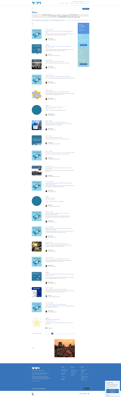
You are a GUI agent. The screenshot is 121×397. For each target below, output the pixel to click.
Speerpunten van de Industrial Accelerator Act (56, 122)
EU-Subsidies (76, 3)
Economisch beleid (83, 369)
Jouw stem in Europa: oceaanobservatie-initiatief (56, 259)
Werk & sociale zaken (82, 60)
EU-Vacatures (82, 3)
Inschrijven (86, 388)
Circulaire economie (45, 20)
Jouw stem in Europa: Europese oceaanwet (55, 304)
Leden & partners (79, 1)
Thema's (63, 3)
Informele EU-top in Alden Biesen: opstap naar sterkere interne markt (58, 168)
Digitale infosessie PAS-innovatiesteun (54, 107)
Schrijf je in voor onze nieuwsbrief (38, 388)
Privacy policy (73, 374)
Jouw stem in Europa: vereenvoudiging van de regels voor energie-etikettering (58, 183)
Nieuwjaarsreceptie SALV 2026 (52, 319)
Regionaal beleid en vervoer (85, 377)
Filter (32, 23)
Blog (86, 3)
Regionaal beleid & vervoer (82, 59)
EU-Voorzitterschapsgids (74, 370)
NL (85, 1)
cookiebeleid (111, 386)
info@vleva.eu (63, 376)
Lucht (50, 20)
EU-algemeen (83, 371)
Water (62, 20)
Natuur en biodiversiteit (56, 20)
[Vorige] (47, 333)
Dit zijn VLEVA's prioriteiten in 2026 (53, 137)
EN (86, 1)
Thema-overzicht (82, 64)
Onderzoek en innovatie (84, 376)
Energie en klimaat (83, 370)
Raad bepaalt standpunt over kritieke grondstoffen (57, 92)
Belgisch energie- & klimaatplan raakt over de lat (56, 243)
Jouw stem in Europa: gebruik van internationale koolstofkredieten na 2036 (56, 214)
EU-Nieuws (67, 3)
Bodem (33, 20)
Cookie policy (73, 375)
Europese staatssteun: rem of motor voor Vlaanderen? (58, 46)
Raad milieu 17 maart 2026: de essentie (54, 61)
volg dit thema (85, 8)
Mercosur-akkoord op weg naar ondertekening (56, 289)
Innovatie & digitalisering (82, 58)
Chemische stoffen (38, 20)
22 (69, 333)
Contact (83, 1)
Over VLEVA (74, 1)
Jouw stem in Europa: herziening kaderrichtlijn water (57, 76)
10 (65, 333)
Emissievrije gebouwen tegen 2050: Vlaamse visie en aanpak (59, 274)
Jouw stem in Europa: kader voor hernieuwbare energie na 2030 (59, 31)
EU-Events (71, 3)
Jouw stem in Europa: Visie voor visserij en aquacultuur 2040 (59, 152)
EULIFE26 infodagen (50, 198)
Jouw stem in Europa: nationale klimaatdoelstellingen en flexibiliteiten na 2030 (58, 229)
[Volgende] (74, 333)
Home (59, 3)
